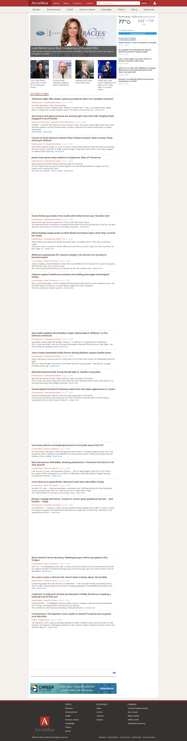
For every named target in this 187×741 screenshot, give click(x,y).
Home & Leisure (87, 9)
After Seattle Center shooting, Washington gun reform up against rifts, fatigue (70, 559)
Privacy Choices (149, 737)
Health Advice (37, 581)
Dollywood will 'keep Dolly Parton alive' (83, 81)
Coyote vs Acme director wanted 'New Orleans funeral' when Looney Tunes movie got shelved (72, 139)
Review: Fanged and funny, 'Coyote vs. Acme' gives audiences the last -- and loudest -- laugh (72, 500)
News (99, 708)
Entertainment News (52, 102)
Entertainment (54, 9)
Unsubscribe (136, 737)
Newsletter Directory (136, 723)
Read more (99, 110)
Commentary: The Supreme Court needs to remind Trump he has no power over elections (71, 615)
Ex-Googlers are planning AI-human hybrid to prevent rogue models (135, 50)
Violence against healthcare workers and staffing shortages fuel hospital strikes (70, 275)
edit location (148, 16)
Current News (37, 261)
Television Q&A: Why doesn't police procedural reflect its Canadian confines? (72, 98)
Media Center (133, 719)
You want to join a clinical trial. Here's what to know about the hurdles (69, 577)
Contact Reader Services (138, 708)
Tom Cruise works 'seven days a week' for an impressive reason (38, 83)
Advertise (102, 737)
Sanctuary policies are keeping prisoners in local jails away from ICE (68, 445)
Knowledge (106, 9)
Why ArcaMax (133, 716)
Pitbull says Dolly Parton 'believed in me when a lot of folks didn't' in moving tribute (107, 85)
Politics (121, 9)
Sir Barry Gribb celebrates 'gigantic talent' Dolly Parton (61, 82)
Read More (55, 54)
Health (70, 9)
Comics (100, 712)
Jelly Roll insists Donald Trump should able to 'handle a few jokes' (66, 371)
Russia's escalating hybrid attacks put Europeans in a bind (136, 80)
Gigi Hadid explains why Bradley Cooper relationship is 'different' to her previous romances (70, 334)
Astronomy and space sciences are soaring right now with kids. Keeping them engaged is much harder (73, 117)
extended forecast (137, 33)
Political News (44, 620)
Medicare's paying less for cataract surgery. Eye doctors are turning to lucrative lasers (69, 256)
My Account (133, 712)
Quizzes (100, 719)
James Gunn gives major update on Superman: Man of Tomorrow (66, 157)
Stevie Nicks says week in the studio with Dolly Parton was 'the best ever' (71, 215)
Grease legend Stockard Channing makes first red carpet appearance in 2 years (73, 389)
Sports (134, 9)
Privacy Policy (113, 737)
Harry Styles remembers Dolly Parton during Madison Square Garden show (71, 352)
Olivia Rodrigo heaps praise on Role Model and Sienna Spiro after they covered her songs (73, 234)
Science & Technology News (62, 122)
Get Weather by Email (126, 30)
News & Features (51, 261)
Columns (100, 716)
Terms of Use (125, 737)
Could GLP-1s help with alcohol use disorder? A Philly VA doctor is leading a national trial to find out (71, 595)
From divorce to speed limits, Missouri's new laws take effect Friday (68, 481)
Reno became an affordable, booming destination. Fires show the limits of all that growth (73, 463)
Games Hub (149, 9)
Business (36, 9)
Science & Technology (40, 122)
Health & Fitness (50, 581)
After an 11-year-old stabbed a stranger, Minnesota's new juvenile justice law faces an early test (137, 70)
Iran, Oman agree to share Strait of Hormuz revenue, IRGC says (135, 60)
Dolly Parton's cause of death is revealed (137, 42)
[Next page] (114, 673)
